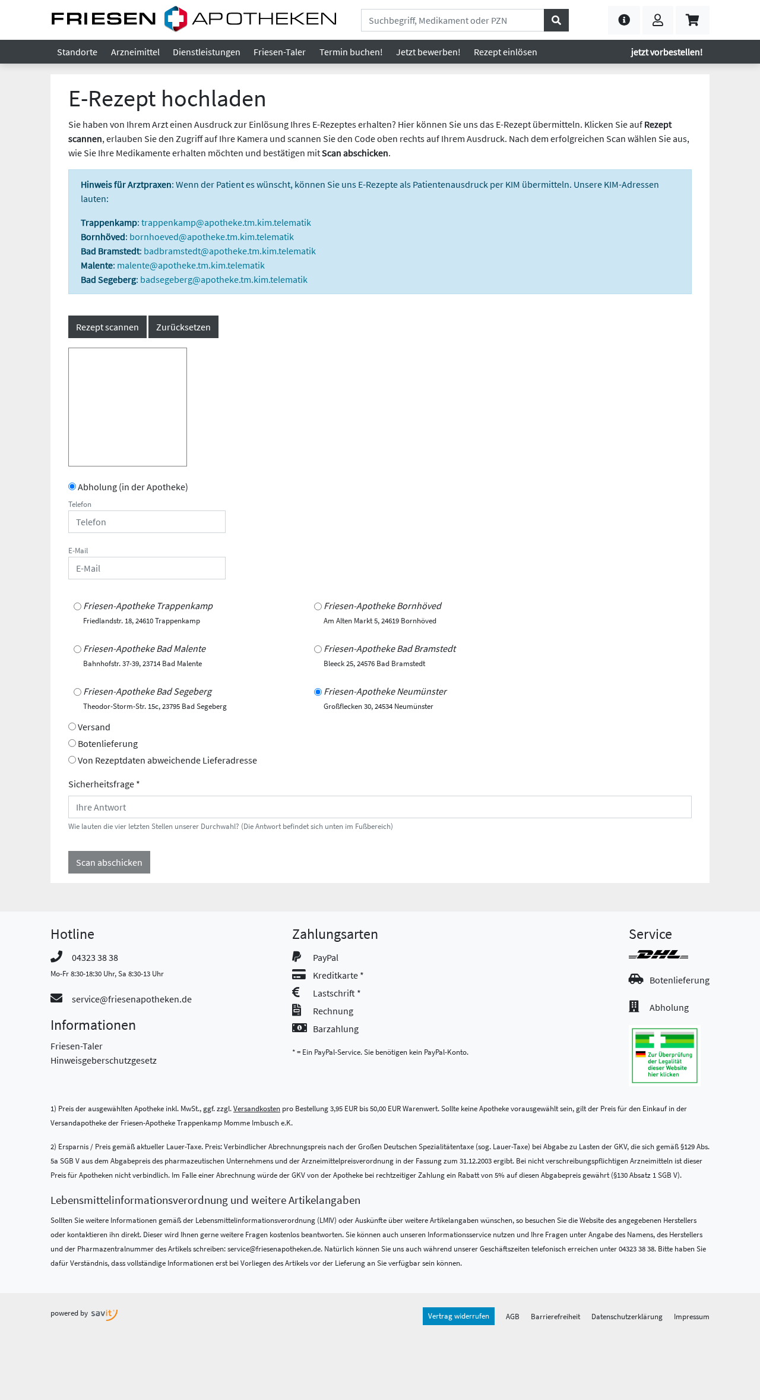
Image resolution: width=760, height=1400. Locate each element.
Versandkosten (256, 1108)
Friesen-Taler (76, 1046)
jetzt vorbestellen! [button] (667, 52)
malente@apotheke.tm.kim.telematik (191, 265)
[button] (624, 20)
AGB (513, 1316)
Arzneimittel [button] (135, 52)
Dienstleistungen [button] (206, 52)
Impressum (692, 1316)
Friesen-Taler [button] (280, 52)
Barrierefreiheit (555, 1316)
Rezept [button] (505, 52)
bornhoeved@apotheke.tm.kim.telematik (211, 236)
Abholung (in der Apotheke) (133, 487)
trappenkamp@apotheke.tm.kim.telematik (226, 222)
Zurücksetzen (183, 327)
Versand (94, 727)
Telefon (79, 504)
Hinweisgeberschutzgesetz (103, 1060)
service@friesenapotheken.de (132, 999)
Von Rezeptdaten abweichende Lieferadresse (167, 760)
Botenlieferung (108, 743)
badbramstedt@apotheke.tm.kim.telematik (230, 251)
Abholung (669, 1007)
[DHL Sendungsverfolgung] (669, 954)
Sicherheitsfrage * (104, 784)
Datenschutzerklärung (627, 1316)
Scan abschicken (109, 862)
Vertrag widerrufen (458, 1315)
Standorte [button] (77, 52)
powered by (70, 1312)
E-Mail (78, 550)
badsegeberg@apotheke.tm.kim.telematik (224, 279)
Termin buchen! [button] (351, 52)
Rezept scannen (107, 327)
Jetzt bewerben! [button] (428, 52)
